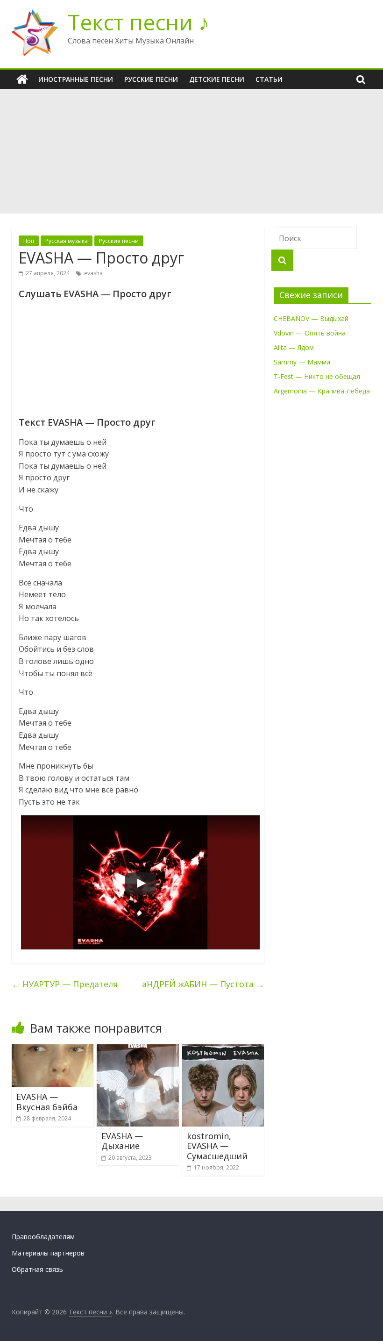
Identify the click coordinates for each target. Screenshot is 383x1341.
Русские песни (151, 79)
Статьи (269, 79)
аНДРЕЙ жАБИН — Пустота (203, 984)
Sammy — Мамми (302, 361)
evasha (93, 273)
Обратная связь (37, 1269)
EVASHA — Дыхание (122, 1141)
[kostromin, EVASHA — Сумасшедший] (223, 1050)
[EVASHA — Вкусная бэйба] (53, 1050)
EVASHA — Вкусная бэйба (47, 1102)
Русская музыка (66, 241)
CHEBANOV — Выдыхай (311, 318)
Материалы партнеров (48, 1252)
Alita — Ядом (294, 347)
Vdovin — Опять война (310, 332)
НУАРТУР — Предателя (65, 984)
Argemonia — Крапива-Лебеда (322, 390)
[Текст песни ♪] (22, 79)
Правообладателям (43, 1236)
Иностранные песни (75, 79)
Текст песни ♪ (138, 21)
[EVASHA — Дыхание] (138, 1050)
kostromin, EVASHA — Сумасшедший (217, 1146)
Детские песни (216, 79)
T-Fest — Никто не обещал (317, 376)
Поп (28, 241)
